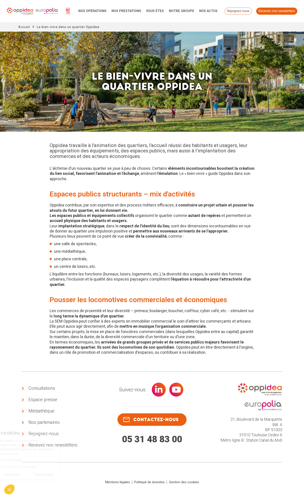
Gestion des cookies (184, 482)
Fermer (20, 474)
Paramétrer (51, 474)
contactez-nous (155, 419)
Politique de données (149, 482)
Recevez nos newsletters (277, 11)
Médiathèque (41, 411)
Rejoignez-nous (238, 11)
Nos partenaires (44, 422)
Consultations (41, 388)
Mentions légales (117, 482)
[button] (9, 489)
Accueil (24, 27)
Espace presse (42, 399)
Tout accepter (82, 474)
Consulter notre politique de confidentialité (34, 460)
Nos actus (208, 11)
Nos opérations (92, 11)
